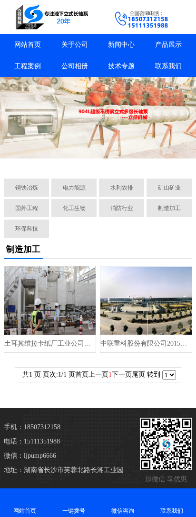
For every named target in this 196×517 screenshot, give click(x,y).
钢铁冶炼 (26, 187)
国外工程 (26, 208)
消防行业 (121, 208)
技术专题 (121, 66)
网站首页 (27, 44)
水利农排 (121, 187)
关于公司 (74, 44)
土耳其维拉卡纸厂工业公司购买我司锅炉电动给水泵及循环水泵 (50, 343)
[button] (49, 160)
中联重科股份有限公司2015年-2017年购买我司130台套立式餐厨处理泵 (146, 343)
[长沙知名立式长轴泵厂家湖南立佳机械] (49, 17)
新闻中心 (121, 44)
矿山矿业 (169, 187)
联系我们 (168, 66)
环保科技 (26, 228)
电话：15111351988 (32, 441)
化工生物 (74, 208)
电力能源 (74, 187)
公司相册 (74, 66)
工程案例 (27, 66)
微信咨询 (122, 510)
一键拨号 (73, 510)
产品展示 (168, 44)
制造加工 (169, 208)
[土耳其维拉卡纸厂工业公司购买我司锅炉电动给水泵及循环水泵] (50, 300)
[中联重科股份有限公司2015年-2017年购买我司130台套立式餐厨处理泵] (146, 300)
